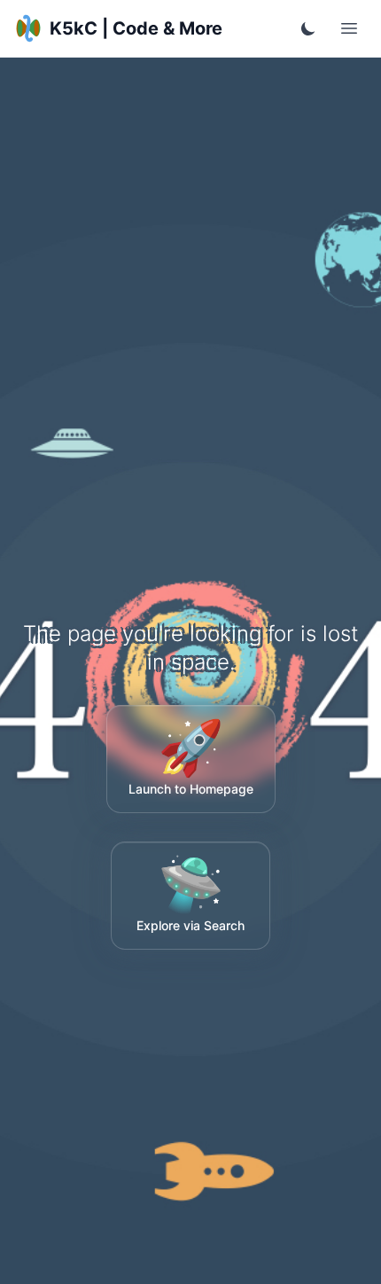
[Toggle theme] (308, 28)
